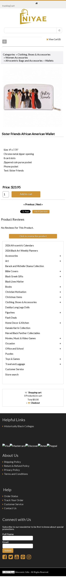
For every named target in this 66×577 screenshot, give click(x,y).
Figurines (10, 312)
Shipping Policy (12, 461)
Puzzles (9, 353)
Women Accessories (16, 57)
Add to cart (26, 194)
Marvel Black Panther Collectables (22, 333)
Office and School (14, 348)
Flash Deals (11, 317)
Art (7, 261)
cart (13, 6)
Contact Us (10, 508)
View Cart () (54, 39)
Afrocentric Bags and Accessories (24, 60)
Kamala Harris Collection (17, 328)
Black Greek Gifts (14, 276)
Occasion (10, 343)
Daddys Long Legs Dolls (17, 307)
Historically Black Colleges (19, 426)
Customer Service (14, 369)
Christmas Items (13, 297)
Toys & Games (12, 359)
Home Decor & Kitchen (17, 322)
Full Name (8, 534)
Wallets (49, 60)
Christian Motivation (15, 292)
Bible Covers (11, 271)
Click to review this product (33, 236)
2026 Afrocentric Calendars (19, 245)
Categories (9, 54)
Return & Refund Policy (16, 465)
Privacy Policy (12, 469)
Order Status (11, 496)
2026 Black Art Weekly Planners (21, 250)
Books (8, 286)
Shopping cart (34, 392)
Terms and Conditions (16, 473)
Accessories (11, 255)
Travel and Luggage (15, 364)
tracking (6, 6)
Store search (12, 374)
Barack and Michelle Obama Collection (24, 266)
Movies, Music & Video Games (20, 338)
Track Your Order (13, 500)
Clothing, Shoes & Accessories (34, 54)
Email (5, 541)
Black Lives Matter (14, 281)
